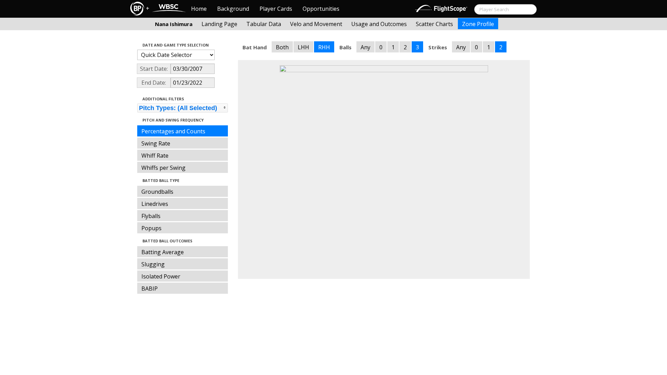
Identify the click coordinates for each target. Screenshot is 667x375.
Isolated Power (160, 276)
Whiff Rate (154, 155)
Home (199, 8)
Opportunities (321, 8)
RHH (324, 47)
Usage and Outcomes (379, 24)
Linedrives (154, 204)
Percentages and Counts (173, 131)
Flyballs (150, 216)
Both (282, 47)
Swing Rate (155, 143)
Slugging (153, 264)
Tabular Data (263, 24)
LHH (303, 47)
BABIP (149, 288)
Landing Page (219, 24)
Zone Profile (478, 24)
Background (233, 8)
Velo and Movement (316, 24)
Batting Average (162, 252)
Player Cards (276, 8)
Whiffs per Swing (163, 168)
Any (365, 47)
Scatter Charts (434, 24)
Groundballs (157, 191)
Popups (151, 228)
